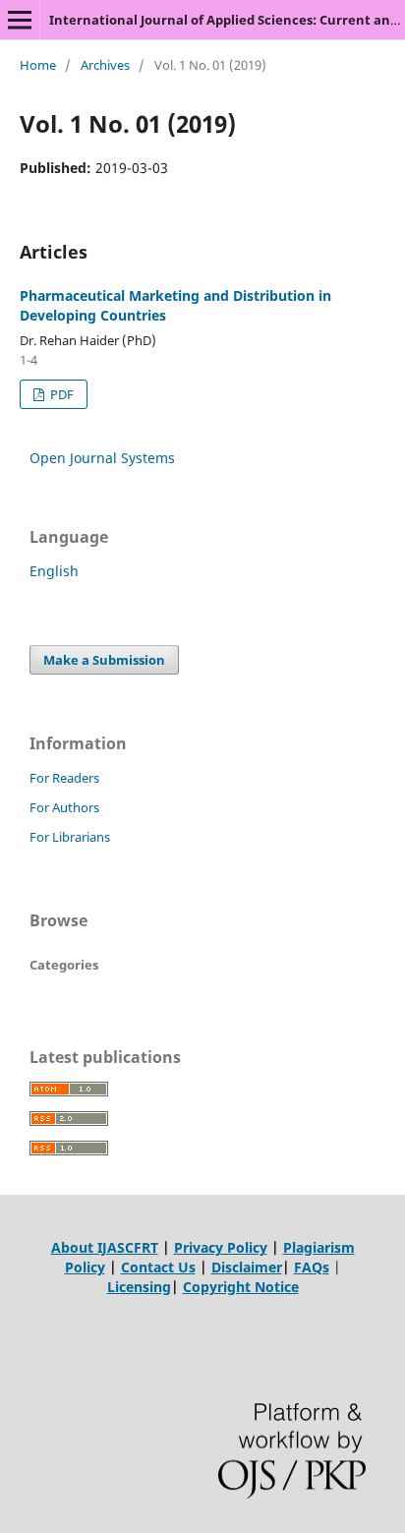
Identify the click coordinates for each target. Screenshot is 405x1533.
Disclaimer (246, 1267)
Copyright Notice (241, 1286)
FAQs (311, 1267)
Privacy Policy (220, 1247)
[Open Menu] (19, 19)
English (54, 570)
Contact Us (158, 1267)
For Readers (64, 778)
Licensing (139, 1286)
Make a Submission (104, 660)
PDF (60, 394)
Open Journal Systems (102, 457)
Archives (105, 65)
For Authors (64, 807)
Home (38, 65)
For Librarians (69, 837)
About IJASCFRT (104, 1247)
